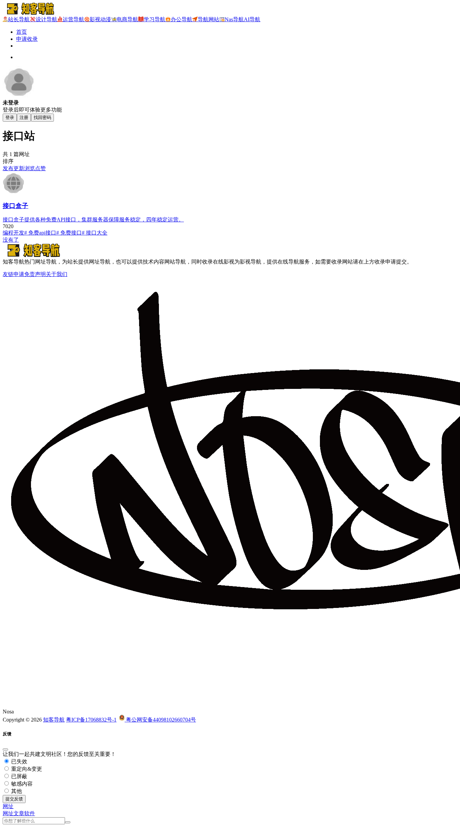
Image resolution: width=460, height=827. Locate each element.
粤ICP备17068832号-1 (91, 720)
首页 (21, 32)
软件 (29, 813)
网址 (8, 813)
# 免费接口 (69, 233)
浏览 (29, 168)
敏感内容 (21, 784)
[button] (8, 806)
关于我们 (56, 274)
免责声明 (35, 274)
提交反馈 (14, 798)
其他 (16, 791)
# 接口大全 (94, 233)
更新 (18, 168)
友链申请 (13, 274)
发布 (8, 168)
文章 (18, 813)
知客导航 (54, 720)
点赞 (40, 168)
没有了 (11, 240)
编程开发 (13, 233)
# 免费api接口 (40, 233)
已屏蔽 (18, 776)
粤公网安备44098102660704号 (160, 720)
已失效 (18, 761)
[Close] (5, 749)
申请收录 (27, 39)
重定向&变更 (26, 769)
